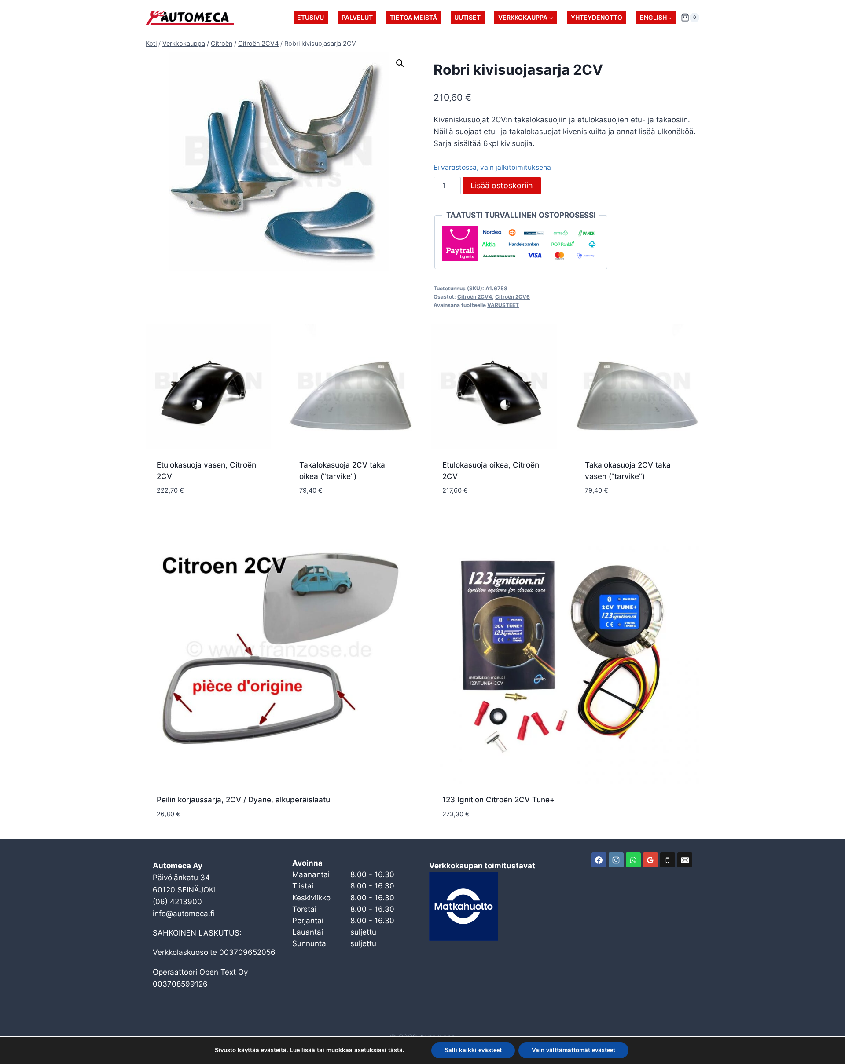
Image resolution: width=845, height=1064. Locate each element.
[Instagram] (616, 859)
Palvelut (357, 17)
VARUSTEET (503, 305)
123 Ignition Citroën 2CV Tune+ (498, 799)
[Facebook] (599, 859)
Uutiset (467, 17)
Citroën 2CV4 (474, 296)
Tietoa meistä (413, 17)
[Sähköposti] (684, 859)
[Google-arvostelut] (650, 859)
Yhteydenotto (596, 17)
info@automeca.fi (184, 913)
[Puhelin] (667, 859)
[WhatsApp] (633, 859)
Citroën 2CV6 (512, 296)
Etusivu (310, 17)
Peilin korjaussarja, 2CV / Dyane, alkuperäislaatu (243, 799)
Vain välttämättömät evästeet (573, 1050)
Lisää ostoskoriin (501, 185)
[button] (400, 63)
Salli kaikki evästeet (473, 1050)
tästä (395, 1050)
